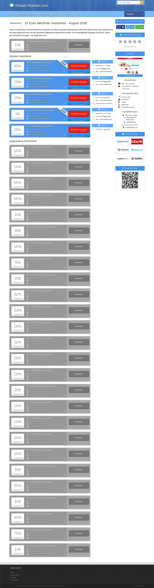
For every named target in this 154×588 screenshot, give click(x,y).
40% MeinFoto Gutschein (39, 514)
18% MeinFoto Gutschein (39, 322)
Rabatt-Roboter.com (31, 6)
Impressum (14, 580)
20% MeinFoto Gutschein (39, 147)
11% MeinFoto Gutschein (39, 338)
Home (12, 572)
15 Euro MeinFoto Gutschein (41, 41)
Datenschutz (15, 575)
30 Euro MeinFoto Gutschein (41, 227)
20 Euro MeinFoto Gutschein (41, 275)
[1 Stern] (120, 41)
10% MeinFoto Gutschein (39, 94)
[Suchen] (141, 2)
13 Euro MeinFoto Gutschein (41, 546)
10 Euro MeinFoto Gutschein (41, 211)
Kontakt (13, 577)
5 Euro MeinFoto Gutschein (40, 110)
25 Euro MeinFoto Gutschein (41, 386)
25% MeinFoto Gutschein (39, 126)
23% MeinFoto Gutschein (39, 307)
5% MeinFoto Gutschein (38, 259)
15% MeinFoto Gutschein (39, 78)
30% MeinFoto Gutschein (39, 62)
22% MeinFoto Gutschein (39, 291)
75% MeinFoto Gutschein (39, 530)
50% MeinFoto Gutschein (39, 195)
